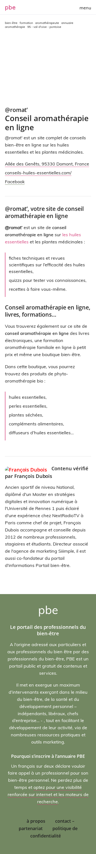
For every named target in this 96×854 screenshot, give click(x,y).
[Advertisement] (48, 68)
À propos (36, 821)
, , (47, 164)
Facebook (15, 181)
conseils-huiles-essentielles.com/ (38, 173)
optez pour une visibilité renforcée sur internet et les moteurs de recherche (48, 794)
